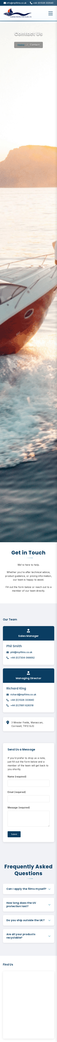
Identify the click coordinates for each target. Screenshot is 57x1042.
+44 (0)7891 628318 (22, 705)
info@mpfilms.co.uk (16, 3)
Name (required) (17, 776)
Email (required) (17, 792)
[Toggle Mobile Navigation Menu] (50, 13)
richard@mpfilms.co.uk (23, 694)
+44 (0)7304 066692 (22, 657)
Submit (14, 834)
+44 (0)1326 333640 (22, 699)
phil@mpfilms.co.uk (21, 652)
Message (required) (19, 807)
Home (21, 44)
